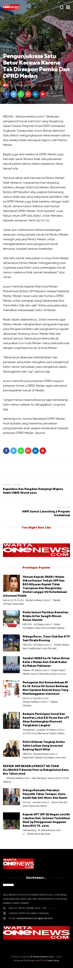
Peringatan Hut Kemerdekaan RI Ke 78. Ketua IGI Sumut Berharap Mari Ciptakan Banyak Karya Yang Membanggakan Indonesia (45, 688)
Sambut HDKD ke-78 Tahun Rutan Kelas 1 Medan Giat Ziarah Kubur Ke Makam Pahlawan (46, 661)
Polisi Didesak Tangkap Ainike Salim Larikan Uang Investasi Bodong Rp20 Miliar (44, 745)
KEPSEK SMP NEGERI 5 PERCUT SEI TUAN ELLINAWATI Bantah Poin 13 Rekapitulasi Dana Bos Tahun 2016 (36, 769)
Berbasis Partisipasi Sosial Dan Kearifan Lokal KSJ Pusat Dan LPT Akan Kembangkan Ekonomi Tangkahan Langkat (46, 719)
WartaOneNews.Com (43, 956)
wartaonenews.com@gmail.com (34, 918)
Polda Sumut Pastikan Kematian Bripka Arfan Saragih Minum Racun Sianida (45, 616)
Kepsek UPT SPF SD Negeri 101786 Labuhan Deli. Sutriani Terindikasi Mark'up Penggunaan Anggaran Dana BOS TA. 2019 (46, 820)
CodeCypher (52, 960)
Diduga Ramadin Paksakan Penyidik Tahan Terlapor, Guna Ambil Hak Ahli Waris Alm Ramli (45, 793)
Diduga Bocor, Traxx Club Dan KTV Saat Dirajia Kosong (46, 638)
